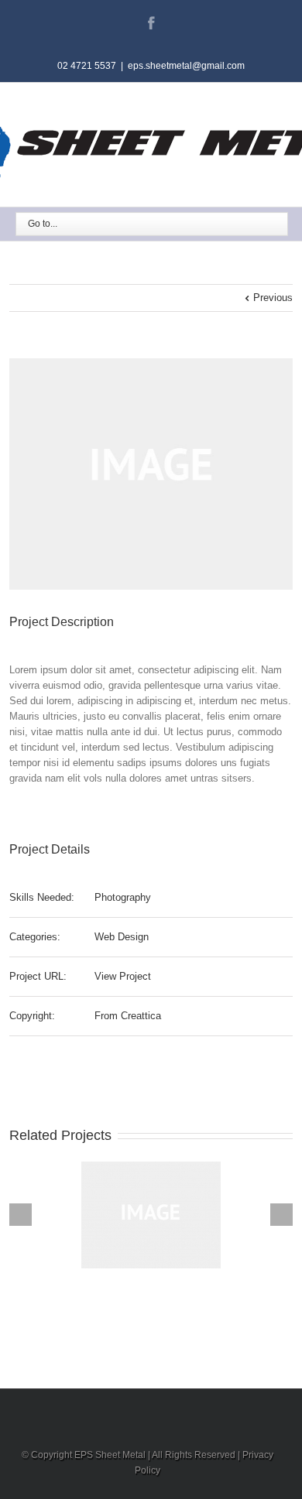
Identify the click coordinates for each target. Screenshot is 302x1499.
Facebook (151, 22)
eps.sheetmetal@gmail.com (186, 65)
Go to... (42, 223)
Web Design (121, 937)
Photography (122, 897)
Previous (273, 297)
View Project (122, 976)
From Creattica (127, 1016)
